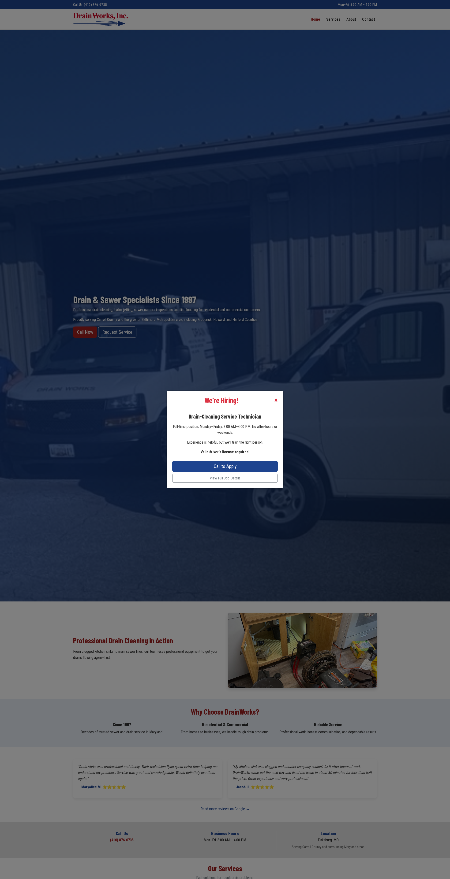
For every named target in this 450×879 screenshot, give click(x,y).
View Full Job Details (225, 478)
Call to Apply (225, 466)
